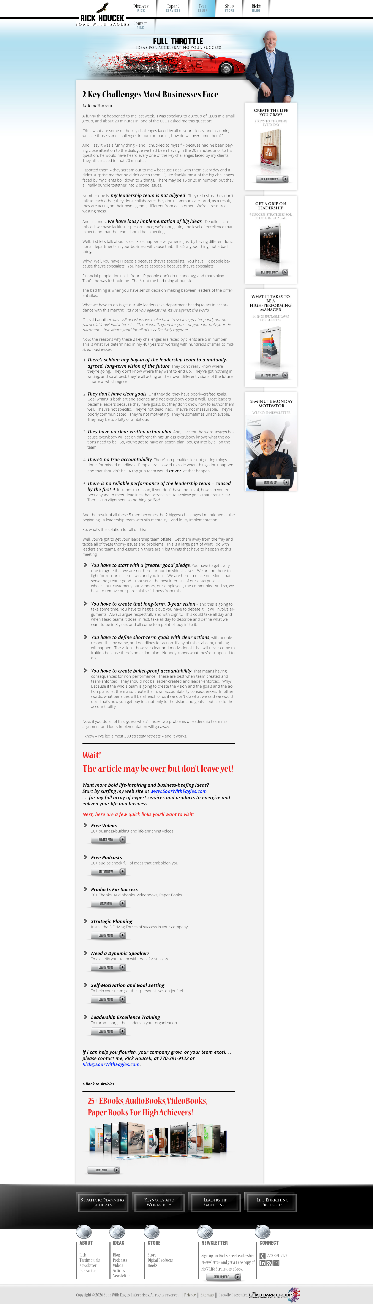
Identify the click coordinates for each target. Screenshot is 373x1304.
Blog (116, 1255)
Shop (229, 8)
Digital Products (160, 1260)
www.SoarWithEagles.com (178, 791)
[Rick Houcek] (102, 13)
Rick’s (256, 8)
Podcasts (120, 1260)
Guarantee (87, 1271)
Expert (173, 8)
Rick (82, 1255)
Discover (141, 8)
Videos (118, 1266)
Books (153, 1266)
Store (152, 1255)
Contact (140, 25)
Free (202, 8)
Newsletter (87, 1266)
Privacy (190, 1295)
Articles (119, 1271)
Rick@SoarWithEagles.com (111, 1064)
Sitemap (207, 1295)
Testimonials (89, 1260)
